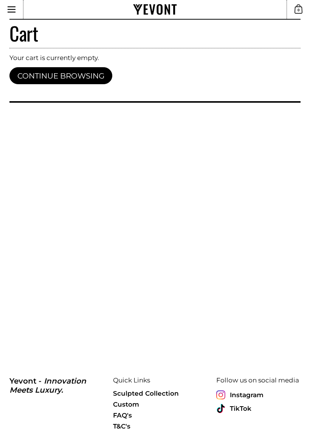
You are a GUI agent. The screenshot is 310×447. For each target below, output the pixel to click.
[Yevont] (155, 9)
